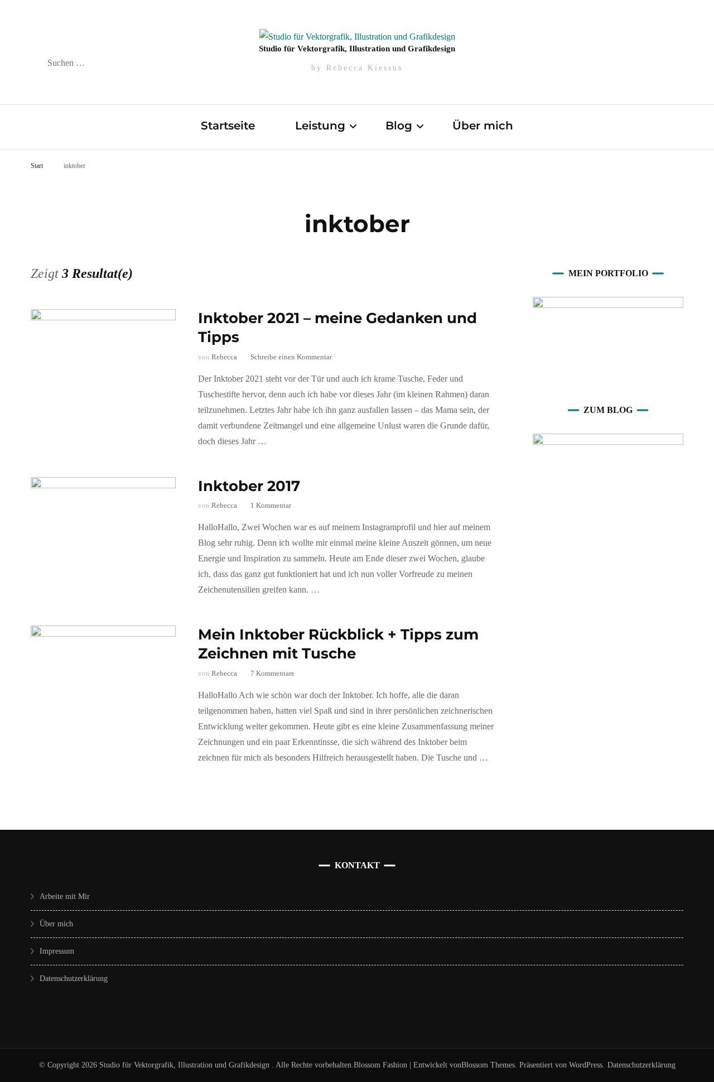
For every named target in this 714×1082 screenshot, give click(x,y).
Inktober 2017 (249, 486)
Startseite (228, 125)
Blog (398, 125)
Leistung (320, 125)
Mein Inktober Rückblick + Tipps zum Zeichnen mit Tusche (338, 644)
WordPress (585, 1065)
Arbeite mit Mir (65, 896)
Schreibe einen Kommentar (291, 357)
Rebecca (224, 357)
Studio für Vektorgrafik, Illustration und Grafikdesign (357, 48)
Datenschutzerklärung (74, 978)
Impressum (57, 951)
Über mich (482, 125)
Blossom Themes (488, 1065)
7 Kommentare (272, 673)
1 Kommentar (270, 505)
